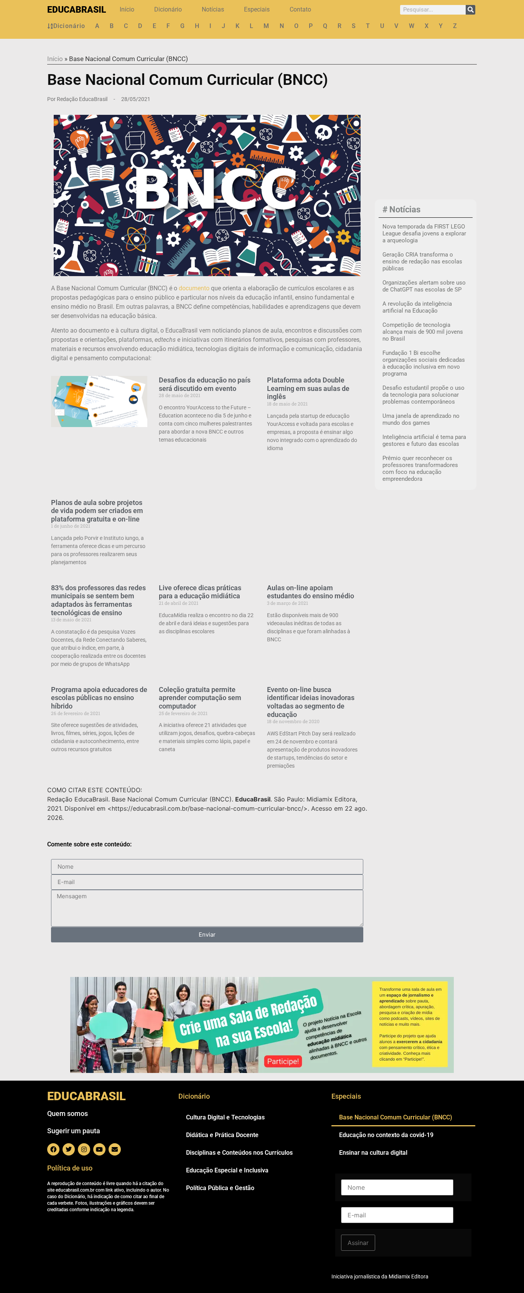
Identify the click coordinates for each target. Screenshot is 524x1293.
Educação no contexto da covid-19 (386, 1135)
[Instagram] (84, 1149)
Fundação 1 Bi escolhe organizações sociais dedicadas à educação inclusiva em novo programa (423, 363)
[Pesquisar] (470, 10)
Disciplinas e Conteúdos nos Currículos (239, 1152)
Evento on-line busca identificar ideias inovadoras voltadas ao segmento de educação (310, 702)
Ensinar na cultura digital (373, 1152)
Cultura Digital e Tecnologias (225, 1117)
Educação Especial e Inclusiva (227, 1170)
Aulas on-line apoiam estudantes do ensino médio (310, 592)
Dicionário (168, 9)
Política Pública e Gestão (220, 1188)
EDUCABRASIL (76, 10)
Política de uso (69, 1168)
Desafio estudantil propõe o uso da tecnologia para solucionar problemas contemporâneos (423, 394)
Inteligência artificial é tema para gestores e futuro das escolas (424, 440)
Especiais (257, 9)
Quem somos (67, 1113)
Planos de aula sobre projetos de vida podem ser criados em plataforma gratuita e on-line (97, 510)
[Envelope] (115, 1149)
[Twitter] (69, 1149)
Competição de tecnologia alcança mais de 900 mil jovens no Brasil (422, 331)
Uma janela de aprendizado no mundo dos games (421, 419)
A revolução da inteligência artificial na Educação (417, 307)
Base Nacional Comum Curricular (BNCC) (395, 1117)
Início (127, 9)
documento (194, 288)
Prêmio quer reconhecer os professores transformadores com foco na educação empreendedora (420, 468)
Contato (300, 9)
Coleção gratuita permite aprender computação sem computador (200, 697)
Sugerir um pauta (73, 1131)
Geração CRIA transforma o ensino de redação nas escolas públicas (422, 261)
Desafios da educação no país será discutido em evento (204, 384)
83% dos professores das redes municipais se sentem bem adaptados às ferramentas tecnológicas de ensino (98, 600)
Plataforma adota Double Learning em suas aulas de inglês (308, 388)
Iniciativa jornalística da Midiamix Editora (379, 1276)
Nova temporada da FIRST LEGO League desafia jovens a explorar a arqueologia (424, 233)
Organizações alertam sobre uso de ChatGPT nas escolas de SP (424, 286)
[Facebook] (53, 1149)
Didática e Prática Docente (222, 1135)
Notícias (213, 9)
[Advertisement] (426, 146)
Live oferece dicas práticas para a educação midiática (200, 592)
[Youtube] (99, 1149)
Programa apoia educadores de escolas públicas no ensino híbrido (99, 697)
